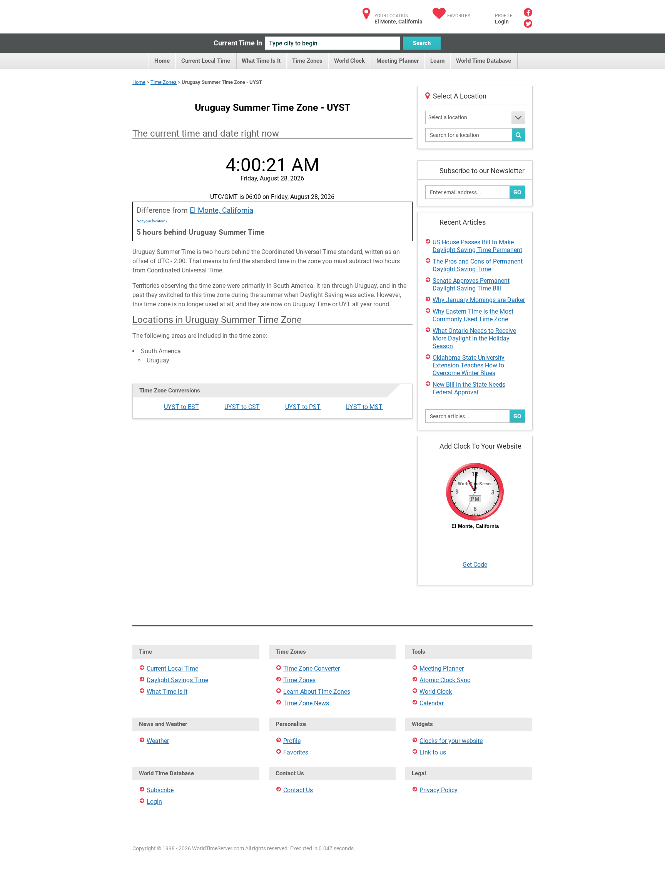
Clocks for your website (451, 740)
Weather (158, 740)
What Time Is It (261, 60)
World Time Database (483, 60)
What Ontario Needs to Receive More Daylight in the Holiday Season (474, 338)
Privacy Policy (438, 790)
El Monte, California (221, 210)
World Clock (349, 60)
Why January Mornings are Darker (479, 300)
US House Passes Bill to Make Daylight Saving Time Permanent (477, 246)
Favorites (458, 15)
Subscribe (160, 790)
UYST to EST (181, 407)
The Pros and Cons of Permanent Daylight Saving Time (478, 265)
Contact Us (298, 790)
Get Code (475, 564)
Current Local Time (205, 60)
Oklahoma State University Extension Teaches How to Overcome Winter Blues (469, 365)
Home (162, 60)
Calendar (431, 703)
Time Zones (307, 60)
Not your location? (152, 221)
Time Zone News (306, 703)
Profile (292, 740)
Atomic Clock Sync (444, 680)
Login (502, 21)
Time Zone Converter (311, 668)
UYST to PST (303, 407)
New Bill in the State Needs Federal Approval (469, 388)
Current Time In (238, 43)
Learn (437, 60)
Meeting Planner (397, 60)
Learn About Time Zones (316, 691)
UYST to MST (364, 407)
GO (517, 192)
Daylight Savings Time (177, 680)
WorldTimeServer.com (183, 14)
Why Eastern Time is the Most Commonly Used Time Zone (473, 315)
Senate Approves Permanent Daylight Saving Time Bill (471, 284)
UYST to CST (242, 407)
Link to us (432, 752)
